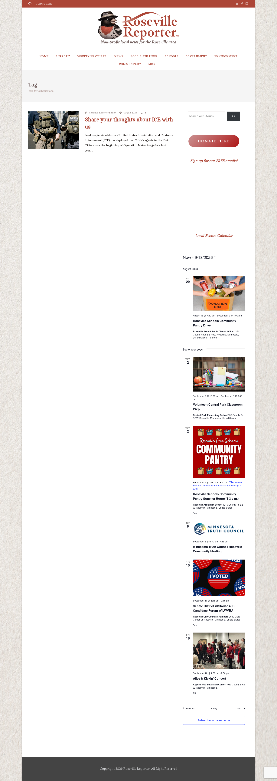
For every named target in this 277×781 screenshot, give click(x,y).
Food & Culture (144, 56)
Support (63, 56)
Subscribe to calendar (212, 720)
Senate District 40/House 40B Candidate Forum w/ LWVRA (214, 608)
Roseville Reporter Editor (102, 112)
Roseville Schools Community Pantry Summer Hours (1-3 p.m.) (216, 496)
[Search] (233, 116)
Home (44, 56)
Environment (226, 56)
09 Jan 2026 (130, 112)
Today (214, 708)
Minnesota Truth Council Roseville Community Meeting (217, 548)
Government (196, 56)
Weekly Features (92, 56)
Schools (172, 56)
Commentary (130, 64)
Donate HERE (44, 3)
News (118, 56)
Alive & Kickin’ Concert (209, 678)
